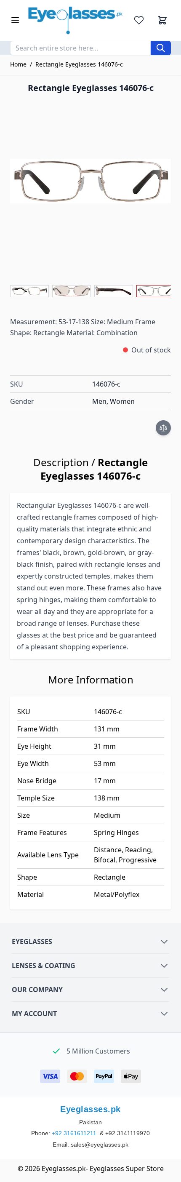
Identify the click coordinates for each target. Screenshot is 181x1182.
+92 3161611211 (75, 1133)
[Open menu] (15, 20)
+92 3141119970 (127, 1133)
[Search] (161, 48)
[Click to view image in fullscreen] (90, 181)
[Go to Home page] (75, 20)
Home (18, 64)
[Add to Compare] (163, 427)
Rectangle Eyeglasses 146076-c (79, 64)
